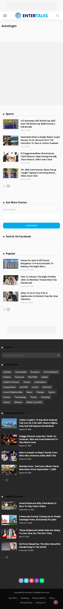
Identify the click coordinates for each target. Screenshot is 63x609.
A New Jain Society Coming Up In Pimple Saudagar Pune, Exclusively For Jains (40, 518)
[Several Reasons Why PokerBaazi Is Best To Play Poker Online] (9, 506)
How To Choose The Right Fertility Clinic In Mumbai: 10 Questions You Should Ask (39, 279)
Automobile (20, 372)
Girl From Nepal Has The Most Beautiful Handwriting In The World (39, 545)
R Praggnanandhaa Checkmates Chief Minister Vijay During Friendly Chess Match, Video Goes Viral (39, 156)
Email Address (9, 209)
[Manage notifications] (55, 602)
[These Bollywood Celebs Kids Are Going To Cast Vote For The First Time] (9, 534)
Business (35, 372)
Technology (20, 397)
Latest (35, 387)
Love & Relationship (12, 392)
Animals (7, 372)
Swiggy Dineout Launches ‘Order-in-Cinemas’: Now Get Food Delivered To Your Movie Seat (38, 439)
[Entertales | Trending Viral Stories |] (31, 15)
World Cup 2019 (34, 402)
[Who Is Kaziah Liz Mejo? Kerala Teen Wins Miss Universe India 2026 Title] (9, 456)
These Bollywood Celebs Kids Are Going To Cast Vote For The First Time (39, 532)
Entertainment (51, 372)
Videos (6, 402)
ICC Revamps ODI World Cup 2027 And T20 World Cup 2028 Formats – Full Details (38, 123)
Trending (45, 397)
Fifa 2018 (32, 377)
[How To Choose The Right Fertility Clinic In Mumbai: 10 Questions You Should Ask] (10, 280)
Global (44, 377)
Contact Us (41, 602)
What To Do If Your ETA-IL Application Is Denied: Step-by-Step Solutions (39, 296)
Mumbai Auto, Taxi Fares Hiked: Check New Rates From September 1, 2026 (39, 468)
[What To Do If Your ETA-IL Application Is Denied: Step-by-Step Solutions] (10, 296)
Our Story (13, 598)
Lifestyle (47, 387)
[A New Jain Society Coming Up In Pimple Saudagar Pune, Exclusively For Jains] (9, 520)
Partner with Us (39, 598)
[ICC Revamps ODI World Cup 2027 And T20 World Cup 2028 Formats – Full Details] (10, 124)
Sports (51, 392)
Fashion (7, 377)
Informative (40, 382)
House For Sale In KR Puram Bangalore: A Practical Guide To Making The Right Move (37, 263)
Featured (19, 377)
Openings (24, 598)
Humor (27, 382)
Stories (6, 397)
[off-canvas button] (5, 15)
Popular (40, 392)
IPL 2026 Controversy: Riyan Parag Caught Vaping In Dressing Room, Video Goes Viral (38, 172)
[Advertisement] (31, 5)
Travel (33, 397)
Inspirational (9, 387)
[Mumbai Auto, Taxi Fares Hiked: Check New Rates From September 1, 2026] (9, 470)
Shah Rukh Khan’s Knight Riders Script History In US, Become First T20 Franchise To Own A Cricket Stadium (40, 140)
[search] (57, 16)
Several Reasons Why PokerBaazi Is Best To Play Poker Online (37, 505)
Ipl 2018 (24, 387)
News (29, 392)
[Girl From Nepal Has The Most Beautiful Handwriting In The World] (9, 546)
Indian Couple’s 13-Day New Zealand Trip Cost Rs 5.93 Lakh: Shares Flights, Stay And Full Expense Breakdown (38, 422)
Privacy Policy (26, 602)
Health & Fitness (11, 382)
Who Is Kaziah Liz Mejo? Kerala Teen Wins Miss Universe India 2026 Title (38, 454)
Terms (52, 598)
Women (18, 402)
